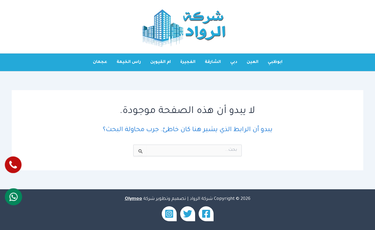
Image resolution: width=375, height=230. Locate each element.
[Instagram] (169, 213)
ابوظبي (275, 62)
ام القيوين (160, 62)
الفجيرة (187, 62)
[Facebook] (206, 213)
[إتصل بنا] (13, 165)
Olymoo (133, 199)
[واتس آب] (13, 196)
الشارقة (213, 62)
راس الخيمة (129, 62)
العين (252, 62)
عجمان (100, 62)
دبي (233, 62)
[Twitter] (187, 213)
